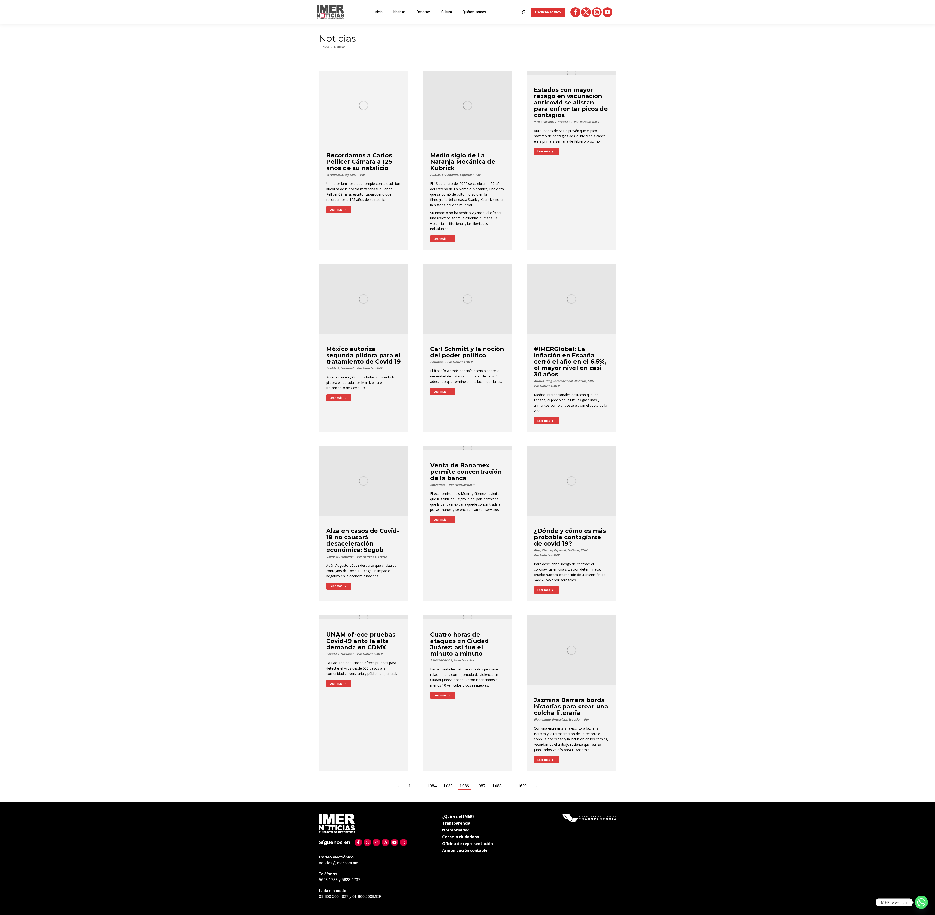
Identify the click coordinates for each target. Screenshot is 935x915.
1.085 (448, 786)
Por (362, 175)
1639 (522, 786)
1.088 (497, 786)
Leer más (336, 210)
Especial (350, 175)
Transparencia (456, 823)
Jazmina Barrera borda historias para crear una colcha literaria (571, 706)
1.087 (480, 786)
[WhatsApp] (403, 842)
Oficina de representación (467, 843)
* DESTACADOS (545, 122)
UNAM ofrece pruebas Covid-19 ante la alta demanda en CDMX (360, 641)
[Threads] (385, 842)
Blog (548, 381)
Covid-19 (563, 122)
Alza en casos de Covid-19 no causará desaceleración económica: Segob (362, 540)
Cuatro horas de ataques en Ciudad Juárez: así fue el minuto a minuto (459, 644)
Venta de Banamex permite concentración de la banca (466, 471)
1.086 (464, 786)
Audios (435, 175)
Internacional (563, 381)
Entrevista (437, 485)
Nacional (346, 368)
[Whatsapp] (921, 902)
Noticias (580, 381)
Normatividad (456, 830)
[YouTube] (394, 842)
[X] (367, 842)
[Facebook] (358, 842)
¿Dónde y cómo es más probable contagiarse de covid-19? (570, 537)
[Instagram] (376, 842)
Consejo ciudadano (460, 836)
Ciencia (547, 550)
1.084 (431, 786)
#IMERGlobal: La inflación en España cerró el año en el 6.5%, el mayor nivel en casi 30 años (570, 361)
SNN (591, 381)
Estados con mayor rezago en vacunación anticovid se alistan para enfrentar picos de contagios (571, 102)
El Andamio (334, 175)
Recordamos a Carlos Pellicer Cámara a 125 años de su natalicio (359, 161)
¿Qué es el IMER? (458, 816)
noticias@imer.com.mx (338, 863)
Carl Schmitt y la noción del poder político (467, 352)
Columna (436, 362)
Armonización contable (464, 850)
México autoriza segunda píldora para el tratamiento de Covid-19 (363, 355)
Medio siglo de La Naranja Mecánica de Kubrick (462, 161)
